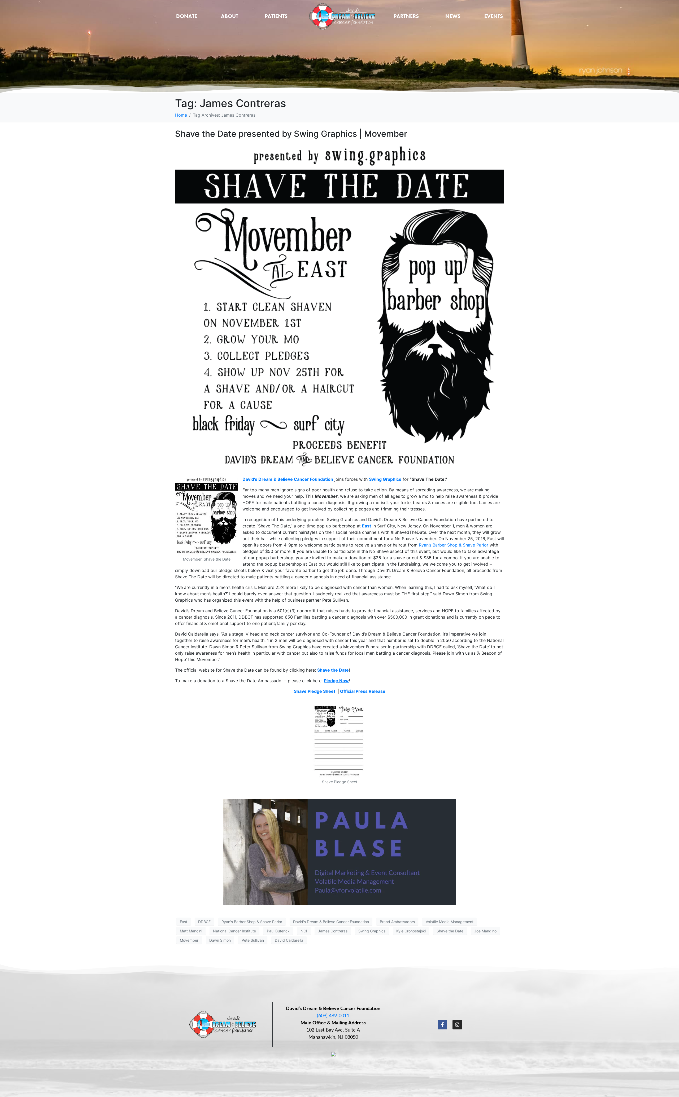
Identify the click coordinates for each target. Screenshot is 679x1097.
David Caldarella (289, 940)
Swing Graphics (385, 479)
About (229, 16)
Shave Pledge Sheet (314, 691)
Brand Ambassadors (397, 921)
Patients (276, 16)
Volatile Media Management (449, 921)
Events (493, 16)
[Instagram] (457, 1024)
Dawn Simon (220, 940)
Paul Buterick (278, 931)
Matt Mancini (191, 931)
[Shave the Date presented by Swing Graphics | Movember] (339, 307)
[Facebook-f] (442, 1024)
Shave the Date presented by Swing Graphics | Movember (291, 134)
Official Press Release (362, 691)
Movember (189, 940)
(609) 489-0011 (333, 1015)
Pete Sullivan (253, 940)
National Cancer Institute (234, 931)
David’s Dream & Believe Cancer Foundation (287, 479)
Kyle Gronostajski (411, 931)
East (366, 525)
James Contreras (332, 931)
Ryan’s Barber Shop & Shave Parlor (453, 545)
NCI (304, 931)
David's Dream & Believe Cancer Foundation (331, 921)
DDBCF (204, 921)
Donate (186, 16)
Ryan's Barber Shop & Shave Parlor (251, 921)
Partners (406, 16)
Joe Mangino (485, 931)
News (452, 16)
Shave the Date (333, 670)
